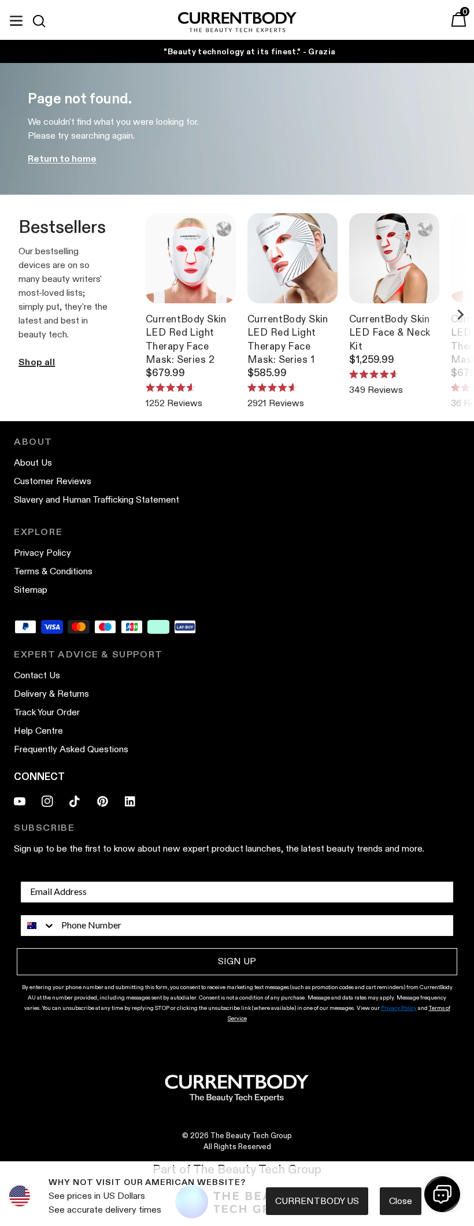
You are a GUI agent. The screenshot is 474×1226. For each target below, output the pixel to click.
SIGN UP (350, 698)
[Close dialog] (450, 514)
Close (400, 1200)
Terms (330, 768)
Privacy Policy (285, 768)
